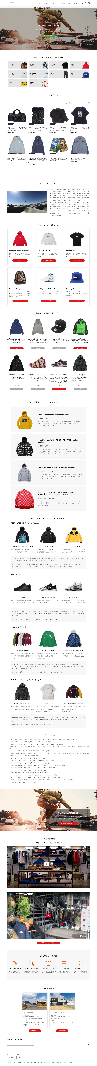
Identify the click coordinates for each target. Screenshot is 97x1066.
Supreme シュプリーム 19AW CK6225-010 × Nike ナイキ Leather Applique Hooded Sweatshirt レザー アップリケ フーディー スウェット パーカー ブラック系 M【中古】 (38, 160)
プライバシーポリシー (37, 1062)
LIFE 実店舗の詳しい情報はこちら (48, 943)
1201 (65, 172)
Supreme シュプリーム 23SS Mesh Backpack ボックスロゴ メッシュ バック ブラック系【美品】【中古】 (37, 129)
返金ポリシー (29, 1062)
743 (53, 172)
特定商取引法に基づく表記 (61, 1062)
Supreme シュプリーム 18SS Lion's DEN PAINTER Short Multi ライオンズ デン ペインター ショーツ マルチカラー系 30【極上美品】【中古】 (59, 159)
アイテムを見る (20, 260)
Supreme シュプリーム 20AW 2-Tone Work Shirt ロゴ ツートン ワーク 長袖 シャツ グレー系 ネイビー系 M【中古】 (80, 158)
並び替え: (64, 103)
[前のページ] (28, 172)
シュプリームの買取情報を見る (68, 823)
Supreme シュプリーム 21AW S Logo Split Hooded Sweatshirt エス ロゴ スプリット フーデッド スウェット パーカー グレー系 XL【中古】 (17, 159)
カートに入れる (16, 348)
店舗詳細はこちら (35, 1030)
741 (44, 172)
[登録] (32, 1043)
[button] (76, 3)
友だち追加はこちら (48, 35)
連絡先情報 (70, 1062)
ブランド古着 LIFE (13, 1062)
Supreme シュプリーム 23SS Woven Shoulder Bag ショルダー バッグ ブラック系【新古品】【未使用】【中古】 (59, 129)
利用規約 (45, 1062)
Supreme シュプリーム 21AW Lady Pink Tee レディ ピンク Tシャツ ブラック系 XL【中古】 (80, 129)
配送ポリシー (51, 1062)
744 (57, 172)
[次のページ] (69, 172)
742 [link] (48, 172)
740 (40, 172)
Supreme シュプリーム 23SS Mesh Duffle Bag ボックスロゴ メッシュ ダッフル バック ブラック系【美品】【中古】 (17, 129)
